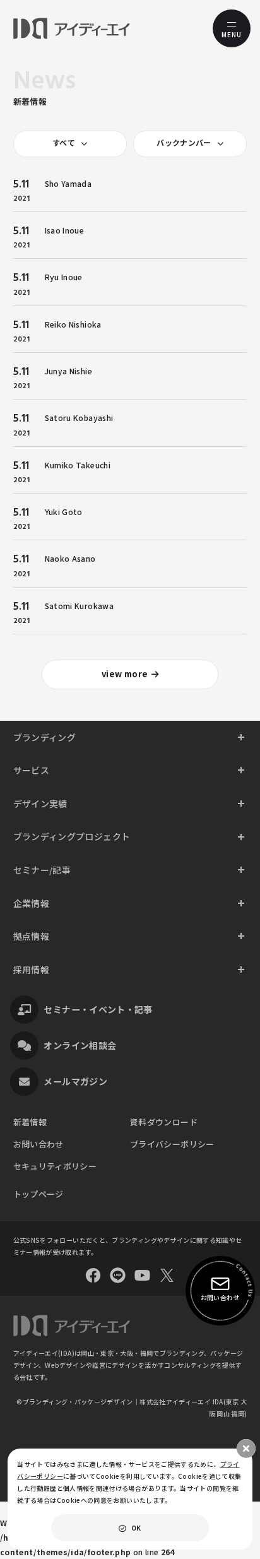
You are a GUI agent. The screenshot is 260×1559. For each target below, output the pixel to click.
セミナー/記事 (42, 869)
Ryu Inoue (64, 276)
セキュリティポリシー (55, 1166)
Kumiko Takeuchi (77, 464)
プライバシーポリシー (172, 1144)
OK (136, 1527)
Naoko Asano (70, 558)
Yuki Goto (64, 511)
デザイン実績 (40, 803)
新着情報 (30, 1122)
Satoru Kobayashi (79, 417)
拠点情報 (31, 936)
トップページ (38, 1194)
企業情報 (31, 903)
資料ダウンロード (164, 1122)
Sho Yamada (68, 183)
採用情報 (31, 969)
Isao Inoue (65, 230)
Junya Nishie (68, 370)
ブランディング (44, 737)
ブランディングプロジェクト (72, 836)
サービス (31, 770)
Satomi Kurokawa (79, 605)
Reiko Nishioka (73, 324)
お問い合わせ (38, 1144)
